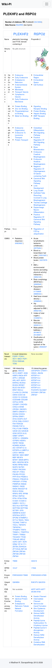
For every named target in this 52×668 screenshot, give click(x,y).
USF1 (20, 541)
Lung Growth (38, 190)
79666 (15, 561)
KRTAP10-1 (35, 375)
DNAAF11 (23, 411)
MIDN (21, 459)
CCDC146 (21, 394)
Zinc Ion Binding (21, 108)
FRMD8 (25, 428)
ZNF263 (22, 551)
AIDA (26, 373)
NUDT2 (15, 467)
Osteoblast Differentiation (39, 129)
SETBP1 (16, 510)
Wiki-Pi (6, 4)
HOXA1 (34, 373)
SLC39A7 (43, 390)
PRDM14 (24, 476)
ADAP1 (20, 373)
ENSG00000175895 (20, 575)
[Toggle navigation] (46, 4)
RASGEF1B (22, 488)
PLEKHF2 (20, 33)
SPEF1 (23, 515)
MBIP (26, 455)
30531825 (42, 255)
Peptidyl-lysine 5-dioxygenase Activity (40, 630)
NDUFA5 (20, 462)
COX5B (21, 406)
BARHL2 (16, 382)
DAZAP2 (23, 409)
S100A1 (16, 500)
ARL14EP (16, 380)
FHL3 (15, 428)
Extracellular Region (38, 76)
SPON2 (15, 517)
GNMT (15, 435)
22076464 (37, 248)
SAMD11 (16, 503)
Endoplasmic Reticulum (20, 81)
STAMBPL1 (23, 517)
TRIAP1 (16, 534)
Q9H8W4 (16, 582)
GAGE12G (17, 431)
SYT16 (15, 520)
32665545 (37, 284)
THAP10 (23, 522)
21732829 (37, 291)
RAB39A (21, 361)
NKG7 (20, 358)
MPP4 (26, 459)
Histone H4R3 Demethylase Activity (39, 615)
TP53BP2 (16, 529)
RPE (20, 493)
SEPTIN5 (16, 508)
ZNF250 (16, 551)
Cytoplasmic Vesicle (20, 95)
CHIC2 (15, 406)
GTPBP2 (16, 440)
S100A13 (22, 500)
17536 (33, 568)
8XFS (38, 589)
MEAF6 (20, 457)
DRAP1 (21, 416)
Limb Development (39, 186)
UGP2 (15, 541)
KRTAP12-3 (35, 387)
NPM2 (20, 464)
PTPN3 (24, 481)
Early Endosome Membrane (21, 100)
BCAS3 (15, 385)
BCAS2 (22, 382)
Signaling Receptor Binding (40, 107)
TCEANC (16, 522)
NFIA (26, 462)
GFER (19, 433)
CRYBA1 (16, 409)
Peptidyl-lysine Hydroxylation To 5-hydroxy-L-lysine (40, 623)
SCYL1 (22, 503)
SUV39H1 (35, 392)
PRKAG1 (16, 479)
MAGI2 (21, 452)
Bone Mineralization (39, 148)
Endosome (19, 75)
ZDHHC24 (22, 546)
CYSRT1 (44, 370)
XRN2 (15, 544)
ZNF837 (34, 394)
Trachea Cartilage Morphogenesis (40, 203)
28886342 (37, 294)
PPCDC (22, 474)
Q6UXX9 (41, 582)
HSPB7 (15, 443)
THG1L (15, 525)
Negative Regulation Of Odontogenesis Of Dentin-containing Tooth (40, 171)
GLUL (24, 433)
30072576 (43, 260)
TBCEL (21, 520)
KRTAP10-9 (35, 385)
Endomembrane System (21, 85)
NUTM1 (21, 467)
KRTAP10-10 (21, 447)
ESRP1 (15, 356)
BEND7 (22, 385)
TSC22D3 (16, 537)
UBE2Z (22, 539)
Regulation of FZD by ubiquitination (39, 231)
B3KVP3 (34, 582)
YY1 (24, 544)
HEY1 (15, 358)
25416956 (38, 22)
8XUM (33, 591)
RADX (22, 486)
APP (25, 375)
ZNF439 (22, 553)
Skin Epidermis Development (39, 609)
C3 (20, 392)
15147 (15, 568)
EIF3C (15, 421)
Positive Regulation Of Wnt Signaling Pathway (39, 141)
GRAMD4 (24, 438)
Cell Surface (38, 84)
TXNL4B (16, 539)
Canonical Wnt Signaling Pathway (39, 180)
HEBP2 (23, 440)
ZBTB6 (15, 546)
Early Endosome (21, 77)
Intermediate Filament (38, 599)
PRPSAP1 (17, 481)
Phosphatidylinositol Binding (22, 112)
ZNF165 (24, 549)
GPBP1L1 (16, 438)
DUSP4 (20, 419)
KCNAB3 (16, 445)
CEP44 (15, 402)
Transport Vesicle (21, 92)
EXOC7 (26, 421)
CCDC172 (16, 397)
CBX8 (15, 394)
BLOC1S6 (16, 387)
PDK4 (22, 472)
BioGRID (19, 25)
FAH (14, 423)
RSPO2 (39, 33)
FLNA (19, 428)
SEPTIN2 (24, 505)
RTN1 (15, 498)
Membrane (19, 89)
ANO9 (20, 375)
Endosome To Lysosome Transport (20, 135)
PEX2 (15, 361)
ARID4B (22, 378)
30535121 (37, 325)
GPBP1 (21, 435)
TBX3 (26, 520)
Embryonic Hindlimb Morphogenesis (39, 161)
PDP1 (25, 358)
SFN (21, 510)
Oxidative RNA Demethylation (39, 643)
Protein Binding (21, 106)
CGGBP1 (16, 404)
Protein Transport (21, 140)
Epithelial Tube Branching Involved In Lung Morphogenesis (40, 196)
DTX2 (15, 419)
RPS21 (15, 496)
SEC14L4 (16, 505)
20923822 (18, 243)
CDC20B (24, 399)
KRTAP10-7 (35, 382)
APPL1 (15, 378)
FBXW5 (16, 426)
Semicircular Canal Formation (40, 604)
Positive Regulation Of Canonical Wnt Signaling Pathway (39, 219)
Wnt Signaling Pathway (39, 133)
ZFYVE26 (16, 549)
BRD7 (15, 390)
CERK (21, 402)
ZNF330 (42, 392)
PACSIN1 (22, 469)
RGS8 (21, 491)
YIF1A (20, 544)
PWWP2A (16, 484)
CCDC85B (16, 399)
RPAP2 (15, 493)
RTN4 (24, 498)
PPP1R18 (16, 476)
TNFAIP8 (22, 525)
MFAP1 (15, 459)
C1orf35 (16, 392)
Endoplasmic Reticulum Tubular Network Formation (22, 607)
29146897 (37, 334)
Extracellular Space (38, 81)
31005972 (37, 318)
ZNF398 (16, 553)
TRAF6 (23, 529)
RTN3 (19, 498)
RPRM (25, 493)
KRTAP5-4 (17, 450)
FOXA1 (21, 356)
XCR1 (25, 541)
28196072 (37, 332)
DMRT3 (15, 411)
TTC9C (23, 537)
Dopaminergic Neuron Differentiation (39, 209)
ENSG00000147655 (38, 575)
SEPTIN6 (24, 508)
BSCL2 (20, 390)
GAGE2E (25, 431)
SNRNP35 (16, 513)
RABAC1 (16, 486)
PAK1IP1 (16, 472)
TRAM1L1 (16, 532)
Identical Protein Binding (21, 599)
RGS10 (15, 491)
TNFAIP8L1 (17, 527)
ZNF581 (16, 556)
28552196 (37, 310)
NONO (15, 464)
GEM (15, 433)
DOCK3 (22, 414)
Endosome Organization (20, 129)
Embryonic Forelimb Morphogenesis (39, 154)
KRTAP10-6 (35, 380)
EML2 (20, 421)
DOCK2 (15, 414)
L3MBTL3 (25, 450)
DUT (25, 419)
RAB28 (23, 484)
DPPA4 (15, 416)
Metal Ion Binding (21, 116)
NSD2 (25, 464)
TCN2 (15, 363)
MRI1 (15, 462)
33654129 (37, 277)
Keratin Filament (40, 596)
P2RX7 (15, 469)
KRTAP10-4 (35, 378)
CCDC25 (24, 397)
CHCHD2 (23, 404)
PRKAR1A (24, 479)
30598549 (37, 301)
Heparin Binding (40, 113)
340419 (34, 561)
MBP (14, 457)
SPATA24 (16, 515)
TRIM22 (22, 534)
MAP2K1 (16, 455)
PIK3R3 (16, 474)
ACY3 (15, 373)
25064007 (43, 347)
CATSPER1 (35, 370)
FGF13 (21, 426)
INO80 (21, 443)
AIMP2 (15, 375)
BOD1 (23, 387)
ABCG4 (21, 370)
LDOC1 (15, 452)
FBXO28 (19, 423)
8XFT (43, 589)
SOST (23, 513)
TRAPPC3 (25, 532)
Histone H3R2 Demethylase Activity (39, 637)
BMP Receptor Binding (39, 117)
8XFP (33, 589)
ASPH (23, 380)
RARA (15, 488)
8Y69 (39, 591)
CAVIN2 (25, 392)
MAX (22, 455)
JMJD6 (40, 373)
